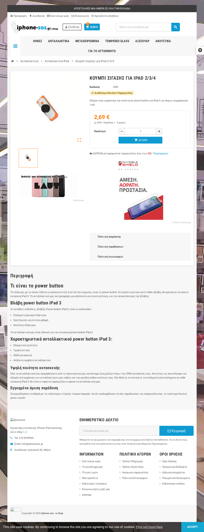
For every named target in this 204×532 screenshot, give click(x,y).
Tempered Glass (117, 41)
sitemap (86, 494)
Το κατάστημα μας (92, 466)
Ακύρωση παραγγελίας (135, 472)
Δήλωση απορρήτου (173, 472)
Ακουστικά (163, 41)
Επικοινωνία (81, 15)
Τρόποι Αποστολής (133, 466)
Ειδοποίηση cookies (173, 483)
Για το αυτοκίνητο (102, 51)
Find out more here (149, 527)
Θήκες (37, 41)
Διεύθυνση (37, 15)
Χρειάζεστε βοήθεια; (105, 15)
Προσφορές (18, 15)
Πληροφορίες (160, 153)
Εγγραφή (178, 431)
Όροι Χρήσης (169, 461)
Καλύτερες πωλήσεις (94, 483)
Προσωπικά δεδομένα (174, 466)
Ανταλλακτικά (58, 41)
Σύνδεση (72, 27)
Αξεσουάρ (142, 41)
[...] (24, 431)
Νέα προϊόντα (90, 478)
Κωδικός (95, 86)
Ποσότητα (100, 131)
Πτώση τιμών (90, 472)
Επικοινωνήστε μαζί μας (96, 489)
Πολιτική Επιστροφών (135, 478)
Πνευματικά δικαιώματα (176, 478)
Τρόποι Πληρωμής (132, 461)
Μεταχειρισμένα (87, 41)
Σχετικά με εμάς (59, 15)
